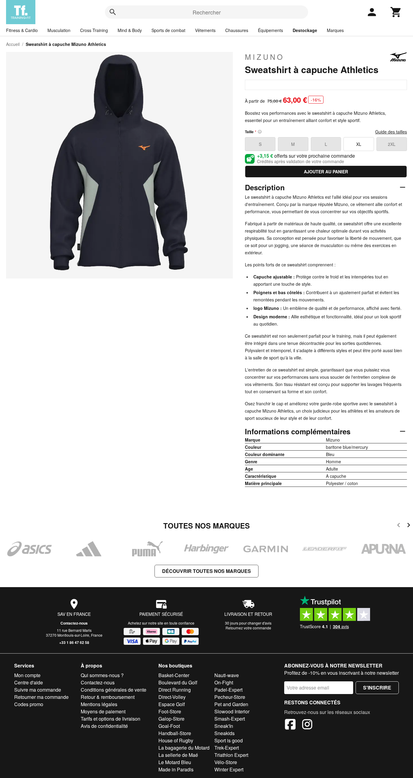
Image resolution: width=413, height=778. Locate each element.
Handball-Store (174, 733)
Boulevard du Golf (177, 682)
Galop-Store (171, 718)
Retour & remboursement (108, 696)
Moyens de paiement (103, 711)
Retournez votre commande (248, 627)
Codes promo (28, 704)
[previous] (398, 526)
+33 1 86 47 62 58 (74, 642)
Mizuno (265, 57)
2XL (391, 144)
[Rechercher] (113, 12)
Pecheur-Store (229, 696)
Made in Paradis (175, 769)
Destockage (305, 30)
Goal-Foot (169, 725)
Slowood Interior (231, 711)
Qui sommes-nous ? (102, 675)
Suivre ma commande (37, 689)
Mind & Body (130, 30)
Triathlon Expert (231, 754)
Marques (335, 30)
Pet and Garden (231, 704)
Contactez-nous (74, 623)
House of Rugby (175, 740)
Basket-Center (173, 675)
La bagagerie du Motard (184, 747)
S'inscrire (377, 687)
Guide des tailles (391, 132)
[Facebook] (290, 725)
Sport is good (228, 740)
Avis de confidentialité (104, 725)
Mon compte (27, 675)
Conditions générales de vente (113, 689)
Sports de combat (168, 30)
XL (358, 144)
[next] (408, 526)
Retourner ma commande (41, 696)
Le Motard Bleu (174, 762)
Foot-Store (169, 711)
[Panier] (396, 12)
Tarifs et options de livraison (110, 718)
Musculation (58, 30)
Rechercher (207, 12)
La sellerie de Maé (178, 754)
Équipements (270, 30)
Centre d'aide (28, 682)
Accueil (13, 44)
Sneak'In (223, 725)
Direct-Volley (172, 696)
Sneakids (224, 733)
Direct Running (174, 689)
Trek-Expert (226, 747)
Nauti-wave (226, 675)
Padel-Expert (228, 689)
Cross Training (94, 30)
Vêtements (205, 30)
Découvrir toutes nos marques (206, 570)
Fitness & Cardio (22, 30)
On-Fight (223, 682)
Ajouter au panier (326, 172)
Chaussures (236, 30)
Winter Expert (228, 769)
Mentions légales (99, 704)
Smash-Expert (229, 718)
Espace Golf (171, 704)
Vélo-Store (225, 762)
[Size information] (260, 132)
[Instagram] (307, 725)
